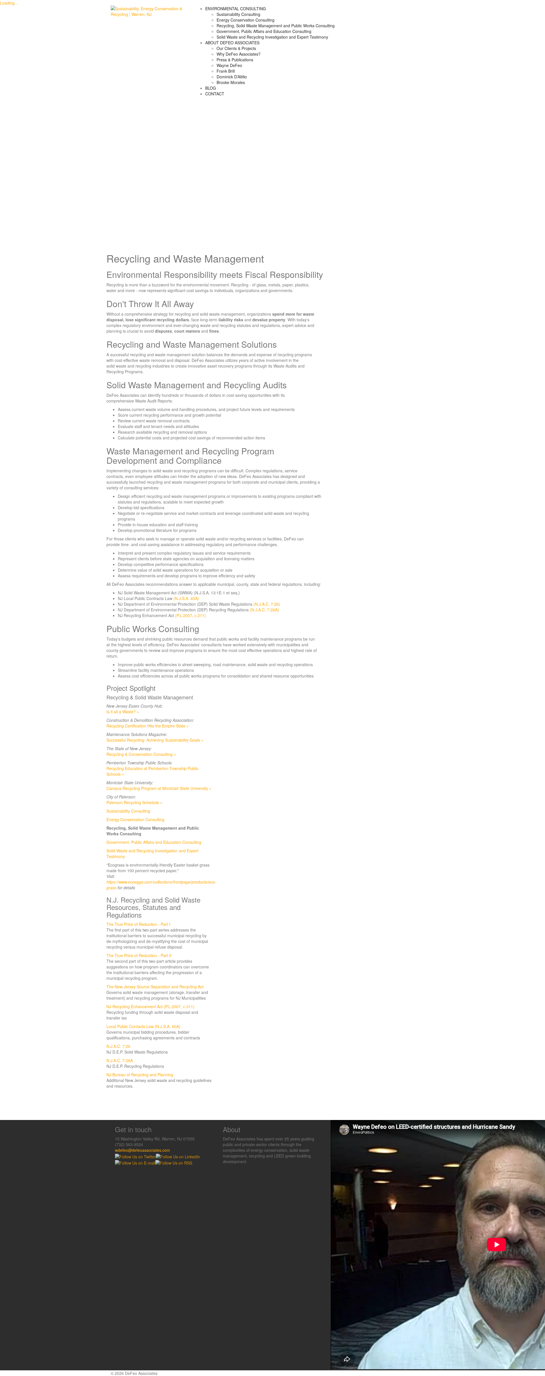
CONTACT (214, 94)
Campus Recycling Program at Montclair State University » (158, 788)
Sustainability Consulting (238, 14)
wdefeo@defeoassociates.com (142, 1150)
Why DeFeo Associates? (239, 54)
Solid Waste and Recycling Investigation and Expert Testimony (272, 37)
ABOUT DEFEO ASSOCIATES (232, 42)
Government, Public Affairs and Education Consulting (264, 31)
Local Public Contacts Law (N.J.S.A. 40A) (143, 1026)
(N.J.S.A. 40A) (186, 598)
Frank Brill (226, 71)
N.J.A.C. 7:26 (118, 1046)
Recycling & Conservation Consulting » (141, 754)
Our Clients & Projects (236, 48)
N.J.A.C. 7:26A (119, 1060)
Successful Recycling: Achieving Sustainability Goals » (155, 740)
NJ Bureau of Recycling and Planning (139, 1074)
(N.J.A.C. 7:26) (266, 604)
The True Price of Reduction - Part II (138, 955)
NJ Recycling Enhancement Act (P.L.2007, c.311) (150, 1006)
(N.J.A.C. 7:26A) (264, 610)
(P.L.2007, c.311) (190, 615)
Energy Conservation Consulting (245, 20)
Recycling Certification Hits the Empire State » (147, 726)
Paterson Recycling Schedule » (134, 802)
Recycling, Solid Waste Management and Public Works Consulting (276, 25)
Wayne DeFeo (229, 65)
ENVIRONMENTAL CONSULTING (235, 8)
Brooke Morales (231, 82)
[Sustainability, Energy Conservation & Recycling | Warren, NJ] (148, 11)
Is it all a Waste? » (122, 711)
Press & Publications (235, 59)
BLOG (210, 88)
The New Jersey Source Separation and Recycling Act (155, 986)
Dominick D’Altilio (232, 76)
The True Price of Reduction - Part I (138, 924)
